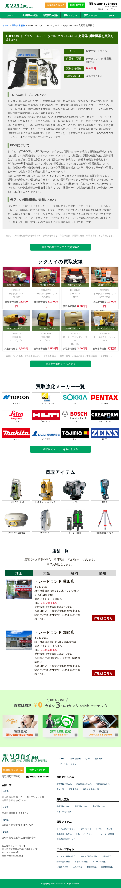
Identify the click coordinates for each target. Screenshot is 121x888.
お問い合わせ (75, 758)
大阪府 (6, 807)
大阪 (46, 573)
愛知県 (6, 832)
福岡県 (6, 820)
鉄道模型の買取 (63, 862)
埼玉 (18, 573)
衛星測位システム (64, 834)
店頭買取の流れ (99, 806)
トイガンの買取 (81, 862)
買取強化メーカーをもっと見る (60, 449)
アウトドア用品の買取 (66, 856)
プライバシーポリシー (68, 764)
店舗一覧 (60, 789)
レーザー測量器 (107, 834)
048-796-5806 (49, 603)
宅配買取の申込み (84, 784)
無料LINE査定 (77, 5)
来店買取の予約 (102, 784)
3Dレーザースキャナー (86, 834)
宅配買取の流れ (50, 15)
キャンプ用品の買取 (88, 856)
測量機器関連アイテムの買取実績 (60, 247)
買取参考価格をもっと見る (60, 363)
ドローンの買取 (99, 862)
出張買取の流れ (30, 15)
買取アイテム (70, 15)
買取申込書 (73, 789)
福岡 (74, 573)
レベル (99, 829)
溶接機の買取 (107, 867)
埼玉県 (6, 791)
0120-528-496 (49, 650)
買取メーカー (90, 15)
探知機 (109, 829)
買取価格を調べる (55, 5)
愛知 (102, 573)
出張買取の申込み (64, 784)
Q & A (111, 15)
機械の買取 (92, 867)
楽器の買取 (106, 856)
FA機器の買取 (62, 867)
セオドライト (86, 829)
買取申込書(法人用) (91, 789)
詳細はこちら (103, 618)
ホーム (10, 15)
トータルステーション (66, 829)
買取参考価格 (18, 25)
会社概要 (99, 758)
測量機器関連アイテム (66, 839)
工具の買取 (77, 867)
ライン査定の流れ (64, 811)
